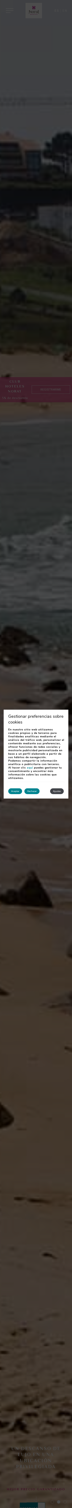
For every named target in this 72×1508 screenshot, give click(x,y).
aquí (30, 767)
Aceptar (15, 791)
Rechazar (32, 791)
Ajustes (57, 791)
